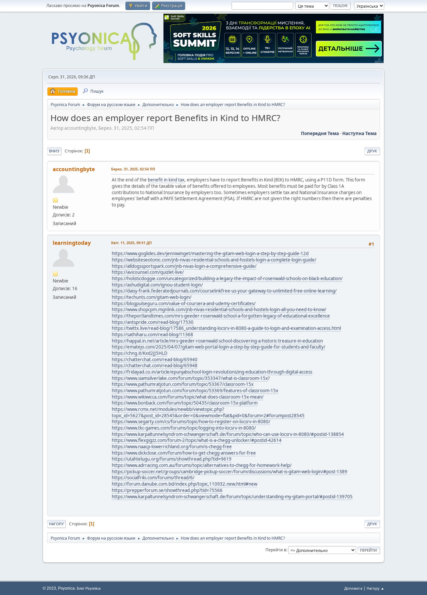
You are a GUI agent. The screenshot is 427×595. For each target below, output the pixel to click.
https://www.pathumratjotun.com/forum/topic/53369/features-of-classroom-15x (195, 391)
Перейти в (276, 550)
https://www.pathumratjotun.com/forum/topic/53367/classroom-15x (183, 384)
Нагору (56, 523)
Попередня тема (320, 133)
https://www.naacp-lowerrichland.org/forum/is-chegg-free (172, 447)
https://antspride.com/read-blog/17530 (152, 322)
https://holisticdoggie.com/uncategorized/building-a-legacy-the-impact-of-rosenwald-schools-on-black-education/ (227, 278)
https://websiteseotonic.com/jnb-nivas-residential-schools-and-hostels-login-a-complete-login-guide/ (214, 260)
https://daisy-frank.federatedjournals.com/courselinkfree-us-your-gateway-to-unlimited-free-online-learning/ (224, 291)
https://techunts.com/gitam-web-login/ (151, 297)
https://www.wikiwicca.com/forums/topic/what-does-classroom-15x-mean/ (188, 397)
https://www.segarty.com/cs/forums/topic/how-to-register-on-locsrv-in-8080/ (191, 422)
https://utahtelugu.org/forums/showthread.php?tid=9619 (172, 459)
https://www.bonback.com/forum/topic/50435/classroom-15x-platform (185, 403)
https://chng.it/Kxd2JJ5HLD (139, 353)
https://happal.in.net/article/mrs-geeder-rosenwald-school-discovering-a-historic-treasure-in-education (217, 341)
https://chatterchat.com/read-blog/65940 (154, 360)
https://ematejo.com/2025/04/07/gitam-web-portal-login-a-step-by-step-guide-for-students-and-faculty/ (218, 347)
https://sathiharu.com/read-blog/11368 (152, 335)
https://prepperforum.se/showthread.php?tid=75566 (167, 490)
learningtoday (72, 242)
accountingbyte (74, 169)
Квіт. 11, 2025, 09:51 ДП (131, 242)
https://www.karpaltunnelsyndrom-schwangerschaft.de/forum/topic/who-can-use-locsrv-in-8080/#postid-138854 (228, 434)
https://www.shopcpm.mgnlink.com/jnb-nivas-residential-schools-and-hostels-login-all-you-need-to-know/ (219, 310)
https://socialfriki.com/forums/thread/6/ (153, 478)
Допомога (353, 588)
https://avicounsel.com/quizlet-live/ (148, 272)
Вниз (54, 150)
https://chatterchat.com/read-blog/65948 (154, 366)
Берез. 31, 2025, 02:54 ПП (133, 168)
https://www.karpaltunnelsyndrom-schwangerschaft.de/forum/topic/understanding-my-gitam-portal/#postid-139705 (232, 497)
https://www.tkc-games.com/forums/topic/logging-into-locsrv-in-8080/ (184, 428)
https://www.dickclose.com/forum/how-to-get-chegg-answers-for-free (184, 453)
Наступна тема (359, 133)
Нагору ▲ (375, 588)
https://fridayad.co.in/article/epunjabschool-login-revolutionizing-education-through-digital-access (212, 372)
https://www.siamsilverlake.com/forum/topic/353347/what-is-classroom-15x (190, 378)
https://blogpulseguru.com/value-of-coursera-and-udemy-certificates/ (184, 304)
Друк (372, 150)
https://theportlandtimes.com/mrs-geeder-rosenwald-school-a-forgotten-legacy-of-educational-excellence (221, 316)
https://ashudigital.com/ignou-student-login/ (157, 285)
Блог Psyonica (88, 588)
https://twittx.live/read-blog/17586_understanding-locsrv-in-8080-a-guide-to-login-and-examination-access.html (226, 328)
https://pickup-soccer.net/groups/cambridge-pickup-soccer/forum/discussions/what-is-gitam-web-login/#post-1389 (229, 472)
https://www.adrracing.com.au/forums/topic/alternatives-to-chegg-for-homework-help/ (202, 465)
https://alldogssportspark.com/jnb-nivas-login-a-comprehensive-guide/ (184, 266)
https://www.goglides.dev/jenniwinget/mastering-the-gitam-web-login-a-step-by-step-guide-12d (210, 253)
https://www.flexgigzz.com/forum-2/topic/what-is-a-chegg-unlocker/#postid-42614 (197, 440)
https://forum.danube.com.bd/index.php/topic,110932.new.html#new (184, 484)
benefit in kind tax (166, 180)
